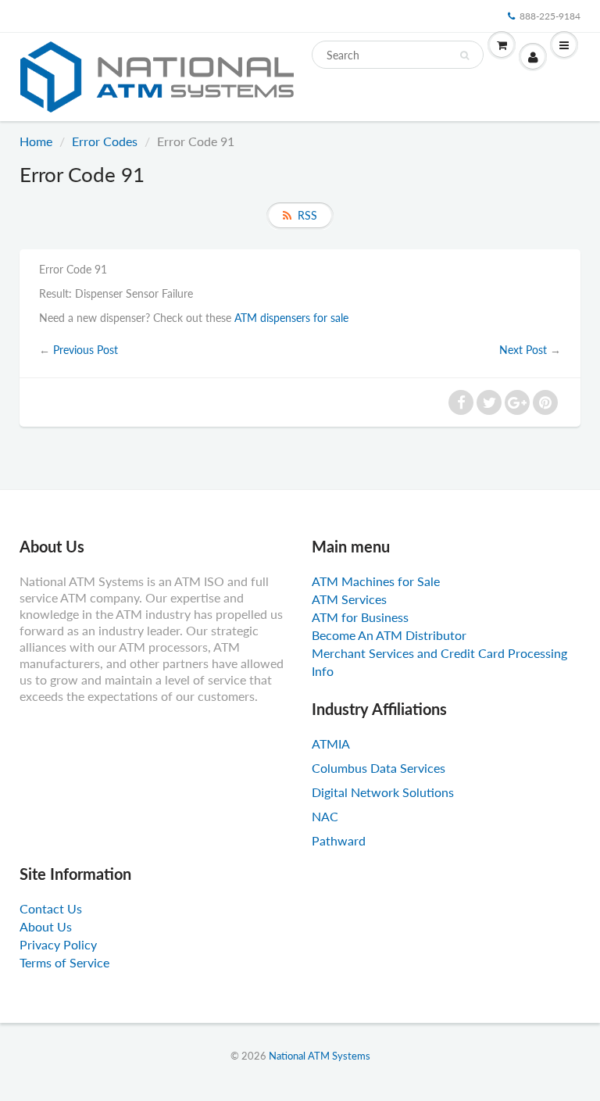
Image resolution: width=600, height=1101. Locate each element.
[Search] (464, 55)
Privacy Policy (58, 944)
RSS (307, 215)
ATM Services (349, 599)
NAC (325, 816)
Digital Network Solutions (383, 792)
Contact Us (51, 908)
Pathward (339, 840)
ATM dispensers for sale (291, 317)
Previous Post (85, 349)
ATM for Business (360, 616)
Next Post (523, 349)
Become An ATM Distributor (389, 634)
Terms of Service (64, 962)
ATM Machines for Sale (376, 581)
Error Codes (105, 141)
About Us (46, 926)
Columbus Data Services (378, 767)
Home (36, 141)
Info (323, 670)
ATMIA (331, 743)
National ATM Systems (319, 1055)
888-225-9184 (550, 16)
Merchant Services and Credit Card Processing (439, 652)
